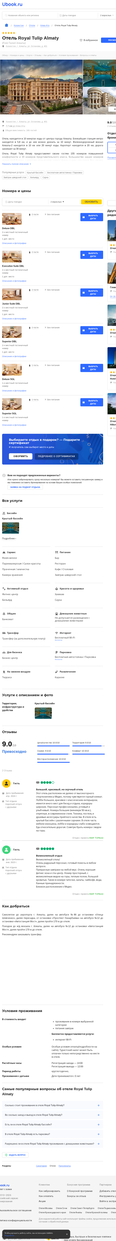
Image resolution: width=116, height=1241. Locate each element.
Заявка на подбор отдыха (25, 487)
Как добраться (50, 55)
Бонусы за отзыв (76, 1196)
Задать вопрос (17, 1155)
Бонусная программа (78, 1184)
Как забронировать (49, 1191)
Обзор (5, 55)
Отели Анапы (75, 1212)
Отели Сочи (61, 1208)
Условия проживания (68, 55)
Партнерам (105, 1184)
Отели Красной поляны (96, 1212)
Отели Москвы (46, 1208)
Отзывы (38, 55)
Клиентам (44, 1184)
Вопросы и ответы (88, 55)
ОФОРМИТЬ (20, 456)
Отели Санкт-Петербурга (82, 1208)
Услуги (29, 55)
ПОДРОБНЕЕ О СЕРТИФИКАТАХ (56, 456)
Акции (42, 1201)
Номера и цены (17, 55)
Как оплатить (46, 1196)
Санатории (41, 1166)
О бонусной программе (80, 1191)
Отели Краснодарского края (52, 1212)
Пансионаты (65, 1166)
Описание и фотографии (14, 243)
